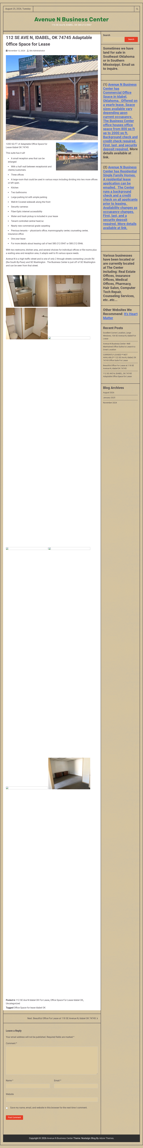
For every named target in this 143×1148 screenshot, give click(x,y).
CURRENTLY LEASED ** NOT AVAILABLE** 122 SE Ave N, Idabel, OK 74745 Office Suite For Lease (119, 358)
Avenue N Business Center (71, 19)
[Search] (137, 9)
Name (9, 1080)
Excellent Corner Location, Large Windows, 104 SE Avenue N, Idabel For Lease (119, 336)
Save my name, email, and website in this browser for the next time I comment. (48, 1107)
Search (106, 35)
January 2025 (109, 397)
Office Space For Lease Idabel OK (66, 1000)
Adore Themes (106, 1138)
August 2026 (108, 392)
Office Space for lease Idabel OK (30, 1007)
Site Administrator (37, 51)
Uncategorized (13, 1003)
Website (10, 1094)
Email (57, 1080)
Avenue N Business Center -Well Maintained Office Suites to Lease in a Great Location (119, 347)
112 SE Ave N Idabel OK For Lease (32, 1000)
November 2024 (110, 403)
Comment (11, 1043)
